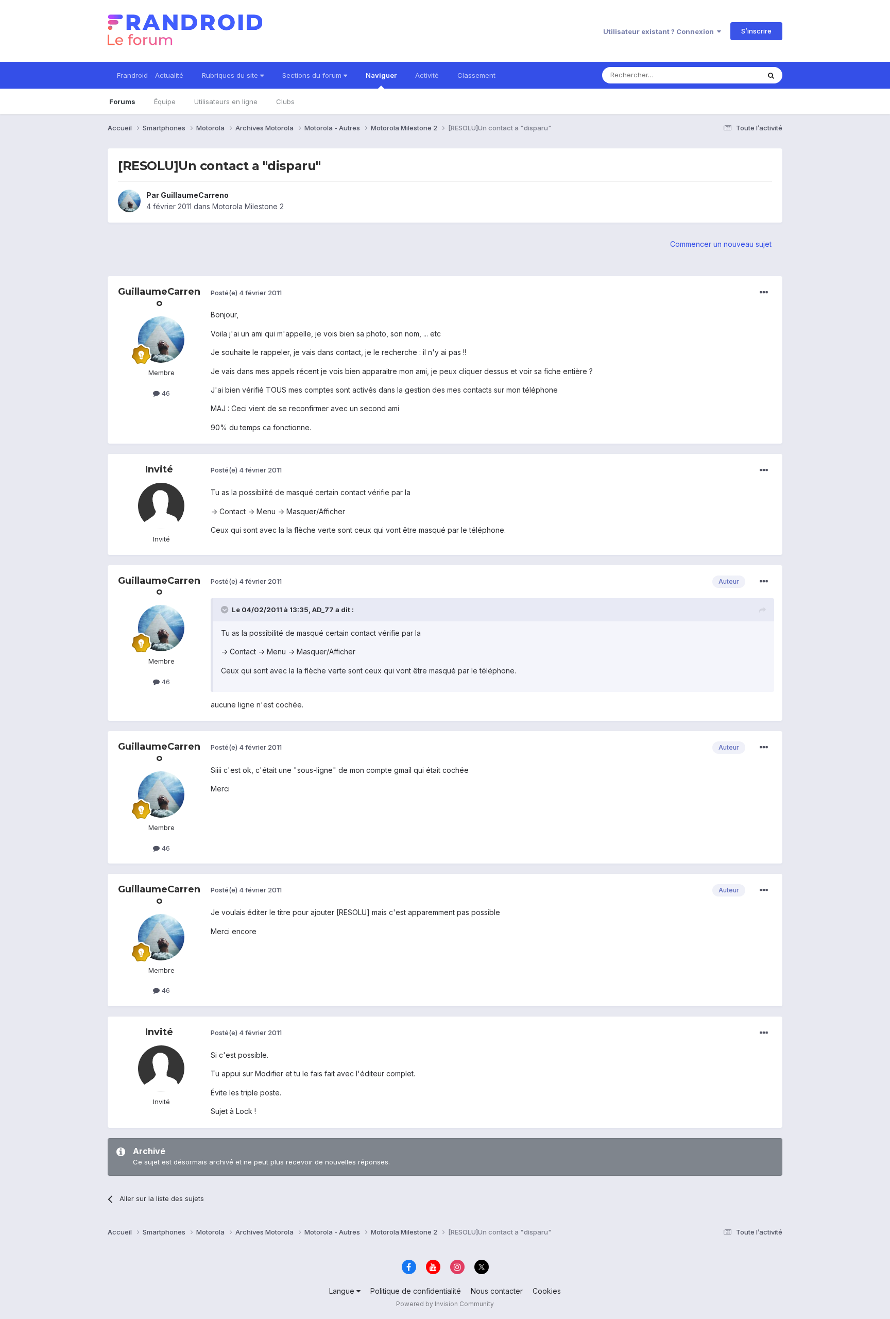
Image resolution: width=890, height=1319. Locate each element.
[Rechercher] (771, 75)
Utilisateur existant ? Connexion (660, 31)
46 (165, 393)
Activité (427, 75)
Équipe (165, 101)
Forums (122, 101)
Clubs (285, 101)
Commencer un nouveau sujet (721, 244)
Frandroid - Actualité (150, 75)
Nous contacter (497, 1291)
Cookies (547, 1291)
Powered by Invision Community (445, 1304)
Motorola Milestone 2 (248, 206)
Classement (476, 75)
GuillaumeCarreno (195, 195)
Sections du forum (313, 75)
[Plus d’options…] (764, 292)
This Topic (729, 75)
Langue (342, 1291)
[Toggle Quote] (225, 609)
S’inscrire (756, 31)
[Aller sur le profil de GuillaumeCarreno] (129, 201)
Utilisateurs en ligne (226, 101)
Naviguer (381, 75)
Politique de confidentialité (415, 1291)
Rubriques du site (231, 75)
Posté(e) (246, 293)
